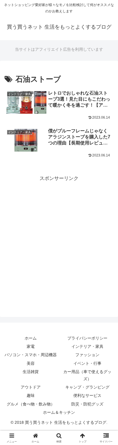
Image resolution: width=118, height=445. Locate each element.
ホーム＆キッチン (59, 412)
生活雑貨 (31, 371)
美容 (31, 363)
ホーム (31, 338)
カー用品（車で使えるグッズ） (87, 375)
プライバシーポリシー (87, 338)
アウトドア (31, 387)
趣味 (31, 395)
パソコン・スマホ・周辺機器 (31, 354)
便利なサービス (87, 395)
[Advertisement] (59, 242)
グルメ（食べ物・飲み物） (31, 404)
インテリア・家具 (87, 346)
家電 (31, 346)
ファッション (87, 354)
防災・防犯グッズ (87, 404)
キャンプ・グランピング (87, 387)
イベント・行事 (87, 363)
